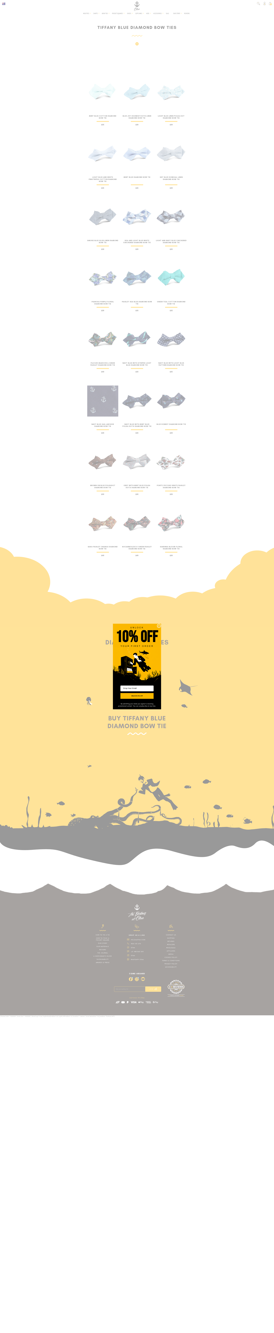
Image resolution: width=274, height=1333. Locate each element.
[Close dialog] (159, 626)
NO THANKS (137, 701)
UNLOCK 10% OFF (137, 696)
